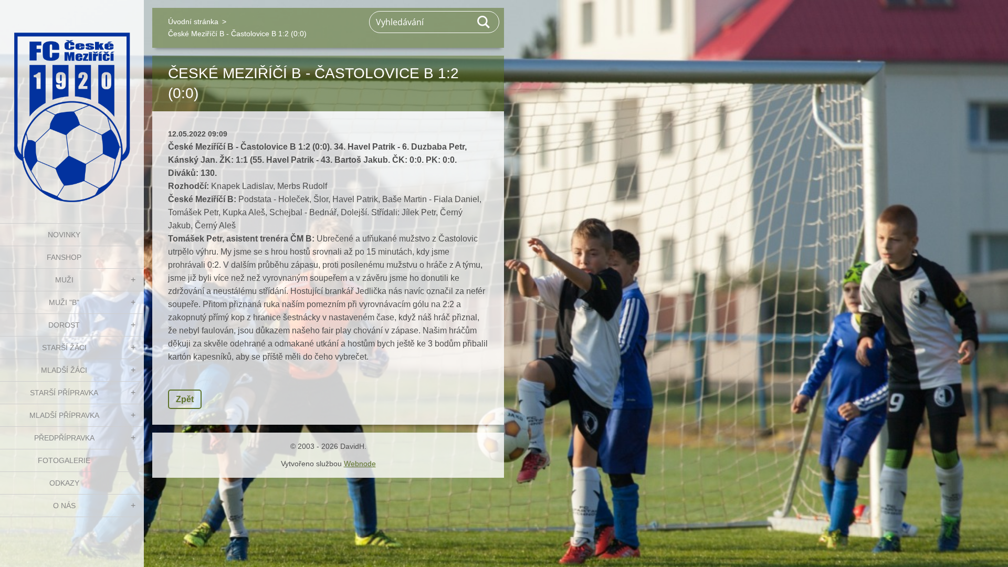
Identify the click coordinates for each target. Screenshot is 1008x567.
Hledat (484, 22)
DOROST (64, 325)
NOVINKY (64, 234)
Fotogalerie (64, 460)
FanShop (64, 257)
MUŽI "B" (64, 302)
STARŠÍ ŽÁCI (64, 347)
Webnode (360, 463)
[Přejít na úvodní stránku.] (72, 105)
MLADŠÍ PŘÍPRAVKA (64, 415)
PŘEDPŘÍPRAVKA (64, 438)
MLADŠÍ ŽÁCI (64, 370)
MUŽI (64, 280)
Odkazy (64, 483)
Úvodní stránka (193, 21)
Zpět (185, 399)
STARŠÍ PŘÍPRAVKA (64, 392)
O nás (64, 505)
